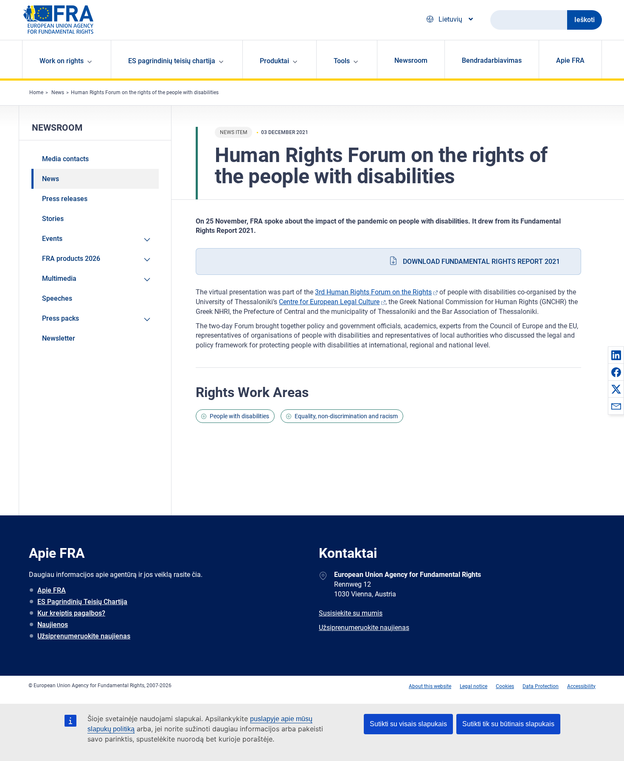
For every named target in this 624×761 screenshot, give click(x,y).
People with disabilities (239, 416)
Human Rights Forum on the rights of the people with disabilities (145, 92)
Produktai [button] (274, 61)
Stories (53, 219)
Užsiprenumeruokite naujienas (83, 636)
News (57, 92)
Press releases (64, 199)
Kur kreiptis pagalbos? (71, 613)
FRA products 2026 (71, 259)
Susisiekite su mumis (350, 613)
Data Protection (541, 686)
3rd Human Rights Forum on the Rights (373, 292)
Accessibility (581, 686)
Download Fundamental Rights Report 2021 (481, 261)
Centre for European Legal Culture (329, 302)
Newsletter (58, 338)
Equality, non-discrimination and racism (346, 416)
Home (36, 92)
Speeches (57, 298)
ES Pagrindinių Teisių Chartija (82, 602)
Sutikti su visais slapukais (408, 723)
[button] (616, 355)
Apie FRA (570, 60)
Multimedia (59, 278)
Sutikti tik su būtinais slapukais (508, 723)
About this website (430, 686)
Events (52, 239)
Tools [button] (342, 61)
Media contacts (65, 159)
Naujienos (52, 625)
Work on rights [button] (61, 61)
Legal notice (473, 686)
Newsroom (410, 60)
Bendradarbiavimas (492, 60)
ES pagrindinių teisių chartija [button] (171, 61)
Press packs (60, 318)
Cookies (505, 686)
